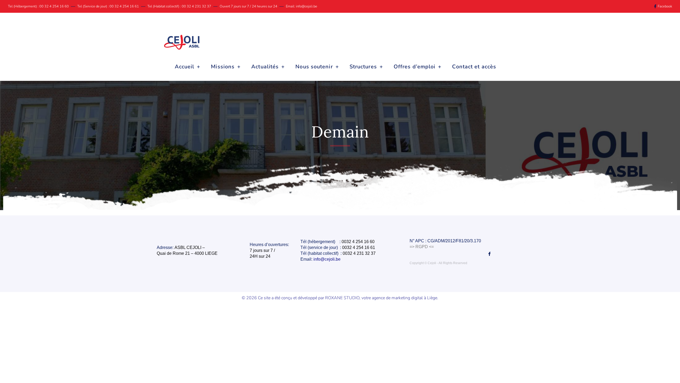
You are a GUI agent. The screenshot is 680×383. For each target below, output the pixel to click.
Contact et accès (474, 66)
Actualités (265, 66)
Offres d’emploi (415, 66)
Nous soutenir (314, 66)
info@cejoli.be (327, 259)
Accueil (184, 66)
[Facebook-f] (489, 254)
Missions (223, 66)
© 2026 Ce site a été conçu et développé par (283, 298)
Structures (363, 66)
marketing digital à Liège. (415, 298)
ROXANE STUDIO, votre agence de (358, 298)
